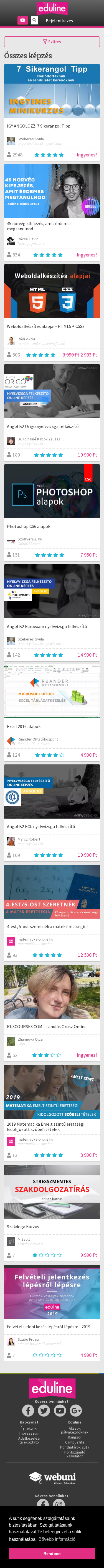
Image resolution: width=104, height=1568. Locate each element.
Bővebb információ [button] (57, 1539)
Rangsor (75, 1437)
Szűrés (54, 41)
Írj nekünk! (29, 1428)
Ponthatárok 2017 (74, 1447)
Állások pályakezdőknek (74, 1430)
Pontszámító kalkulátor (74, 1454)
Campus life (75, 1442)
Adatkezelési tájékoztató (29, 1440)
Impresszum (29, 1433)
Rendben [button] (52, 1553)
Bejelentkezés (59, 20)
